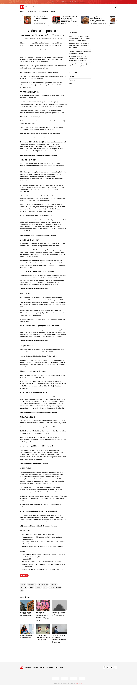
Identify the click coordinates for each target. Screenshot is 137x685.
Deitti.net (71, 76)
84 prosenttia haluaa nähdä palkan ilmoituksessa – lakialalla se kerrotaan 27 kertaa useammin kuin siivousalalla (78, 58)
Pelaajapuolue (54, 584)
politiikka (31, 587)
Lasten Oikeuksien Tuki (43, 584)
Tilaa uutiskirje (49, 667)
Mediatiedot (35, 667)
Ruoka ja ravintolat (35, 11)
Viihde (27, 11)
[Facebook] (109, 7)
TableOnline (72, 80)
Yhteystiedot (28, 667)
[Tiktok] (115, 7)
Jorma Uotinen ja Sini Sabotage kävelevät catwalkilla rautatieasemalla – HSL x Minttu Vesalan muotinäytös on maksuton (79, 38)
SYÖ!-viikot (52, 11)
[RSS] (115, 667)
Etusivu (22, 11)
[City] (21, 667)
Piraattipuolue (24, 587)
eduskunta (23, 584)
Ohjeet (56, 667)
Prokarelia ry (38, 587)
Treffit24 (81, 678)
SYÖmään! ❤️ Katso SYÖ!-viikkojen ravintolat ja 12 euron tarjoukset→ (68, 2)
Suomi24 (71, 83)
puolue (45, 587)
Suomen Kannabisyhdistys (55, 587)
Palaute (61, 667)
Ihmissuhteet (44, 11)
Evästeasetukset (79, 683)
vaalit (22, 590)
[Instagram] (112, 7)
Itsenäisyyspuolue (32, 584)
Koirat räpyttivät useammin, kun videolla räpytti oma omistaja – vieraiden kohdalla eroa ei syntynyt (79, 45)
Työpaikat (42, 667)
